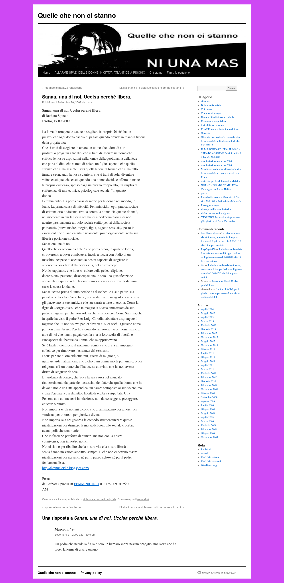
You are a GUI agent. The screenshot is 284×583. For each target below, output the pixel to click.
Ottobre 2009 (208, 393)
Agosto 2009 (208, 401)
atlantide (205, 101)
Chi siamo (156, 72)
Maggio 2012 (208, 341)
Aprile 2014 (207, 309)
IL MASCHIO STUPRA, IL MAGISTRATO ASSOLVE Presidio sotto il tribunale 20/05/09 (221, 153)
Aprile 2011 (207, 365)
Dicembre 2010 (209, 377)
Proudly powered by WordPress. (219, 572)
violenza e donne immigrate (99, 499)
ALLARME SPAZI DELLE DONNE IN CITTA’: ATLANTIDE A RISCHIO (100, 72)
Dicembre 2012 (209, 333)
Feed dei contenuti (210, 457)
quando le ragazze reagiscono (62, 87)
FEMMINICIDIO (86, 483)
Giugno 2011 (208, 357)
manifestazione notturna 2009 (216, 165)
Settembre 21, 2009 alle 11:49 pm (75, 534)
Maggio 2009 (208, 413)
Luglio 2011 (207, 353)
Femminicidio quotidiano (214, 121)
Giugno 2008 (208, 433)
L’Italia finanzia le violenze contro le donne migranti (151, 87)
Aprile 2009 (207, 417)
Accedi (204, 453)
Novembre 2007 (209, 437)
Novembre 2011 (209, 345)
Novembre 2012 (209, 337)
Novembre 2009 (209, 389)
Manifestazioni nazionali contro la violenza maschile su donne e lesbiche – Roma (221, 173)
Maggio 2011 (208, 361)
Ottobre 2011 (208, 349)
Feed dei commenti (211, 461)
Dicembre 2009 (209, 385)
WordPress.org (209, 465)
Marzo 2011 (207, 369)
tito (202, 265)
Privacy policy (91, 572)
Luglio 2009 (207, 405)
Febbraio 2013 (208, 325)
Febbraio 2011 (208, 373)
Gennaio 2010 (208, 381)
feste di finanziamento (212, 125)
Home (46, 72)
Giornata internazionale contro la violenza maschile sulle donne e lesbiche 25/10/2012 (220, 141)
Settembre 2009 (209, 397)
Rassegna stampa (210, 205)
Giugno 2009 (208, 409)
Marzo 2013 (207, 321)
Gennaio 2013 (208, 329)
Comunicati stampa (211, 113)
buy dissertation (209, 233)
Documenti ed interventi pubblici (218, 117)
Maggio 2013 (208, 313)
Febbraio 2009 (208, 425)
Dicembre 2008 (209, 429)
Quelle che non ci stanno (77, 15)
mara (89, 102)
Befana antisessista (211, 105)
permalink (143, 499)
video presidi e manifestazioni (216, 209)
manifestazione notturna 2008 (216, 161)
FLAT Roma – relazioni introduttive (220, 129)
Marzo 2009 (207, 421)
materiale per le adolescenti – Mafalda (220, 181)
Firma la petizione (178, 72)
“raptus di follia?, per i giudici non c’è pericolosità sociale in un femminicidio (220, 293)
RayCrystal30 (208, 249)
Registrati (206, 449)
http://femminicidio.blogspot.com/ (65, 467)
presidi (204, 193)
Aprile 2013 (207, 317)
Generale (205, 133)
